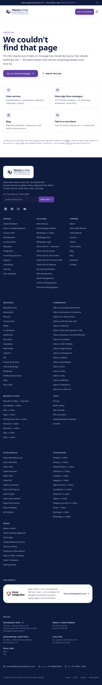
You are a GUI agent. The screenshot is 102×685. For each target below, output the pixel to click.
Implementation (10, 223)
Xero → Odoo (9, 410)
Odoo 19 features (11, 560)
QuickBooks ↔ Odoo (62, 489)
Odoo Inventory (10, 462)
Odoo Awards (76, 233)
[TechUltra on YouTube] (24, 209)
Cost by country (10, 546)
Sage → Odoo (9, 414)
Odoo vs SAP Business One (65, 321)
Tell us (69, 143)
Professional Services (12, 375)
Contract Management (47, 282)
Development (9, 237)
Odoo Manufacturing (12, 457)
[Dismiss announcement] (97, 3)
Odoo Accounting (11, 485)
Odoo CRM (8, 476)
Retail (5, 325)
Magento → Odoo (61, 480)
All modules (8, 512)
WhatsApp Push (44, 237)
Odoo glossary (9, 564)
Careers (73, 237)
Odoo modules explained (14, 533)
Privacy (68, 677)
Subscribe (45, 199)
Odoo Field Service (11, 503)
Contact (73, 264)
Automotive (8, 312)
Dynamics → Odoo (11, 428)
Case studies (75, 246)
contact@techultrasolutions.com (20, 666)
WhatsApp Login (44, 242)
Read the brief (67, 2)
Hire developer (9, 273)
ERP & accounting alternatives (66, 307)
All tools (56, 423)
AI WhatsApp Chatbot (46, 228)
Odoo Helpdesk (10, 507)
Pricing (56, 401)
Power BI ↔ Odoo (61, 494)
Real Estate (8, 348)
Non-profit (7, 384)
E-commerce (8, 330)
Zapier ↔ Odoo (60, 498)
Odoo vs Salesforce (61, 384)
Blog (72, 251)
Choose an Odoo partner (14, 551)
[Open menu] (97, 12)
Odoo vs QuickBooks (62, 362)
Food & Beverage (10, 366)
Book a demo (59, 405)
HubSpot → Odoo (60, 476)
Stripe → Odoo (59, 507)
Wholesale (7, 371)
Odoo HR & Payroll (11, 489)
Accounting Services (12, 255)
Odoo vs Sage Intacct (62, 348)
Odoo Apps (8, 537)
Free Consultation (84, 11)
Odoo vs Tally (59, 375)
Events (73, 242)
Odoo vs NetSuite (61, 325)
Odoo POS (7, 480)
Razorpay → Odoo (61, 512)
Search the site (53, 73)
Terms (75, 677)
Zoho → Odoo (9, 437)
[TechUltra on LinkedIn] (5, 209)
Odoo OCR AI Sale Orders (48, 255)
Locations (74, 260)
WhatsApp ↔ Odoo (45, 233)
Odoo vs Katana (60, 357)
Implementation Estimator (64, 419)
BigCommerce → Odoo (63, 485)
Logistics (7, 353)
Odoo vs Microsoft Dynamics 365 (67, 330)
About (72, 223)
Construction (9, 321)
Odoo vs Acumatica (61, 339)
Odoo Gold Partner (78, 228)
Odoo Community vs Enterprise (67, 312)
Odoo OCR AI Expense (46, 264)
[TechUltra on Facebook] (12, 209)
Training (7, 269)
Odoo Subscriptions (12, 498)
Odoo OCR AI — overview (48, 246)
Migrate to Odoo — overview (16, 401)
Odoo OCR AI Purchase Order (50, 260)
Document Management (47, 287)
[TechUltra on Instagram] (18, 209)
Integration (8, 251)
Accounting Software (46, 269)
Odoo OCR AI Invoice (46, 251)
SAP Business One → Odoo (15, 419)
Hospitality (8, 344)
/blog (67, 140)
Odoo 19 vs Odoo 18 (62, 389)
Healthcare (8, 335)
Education (7, 339)
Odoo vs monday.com (62, 353)
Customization (9, 242)
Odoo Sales (8, 466)
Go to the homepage (18, 73)
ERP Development (44, 273)
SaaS (5, 380)
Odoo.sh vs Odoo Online (64, 316)
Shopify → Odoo (60, 457)
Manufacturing (10, 307)
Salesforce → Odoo (61, 471)
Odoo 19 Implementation (14, 228)
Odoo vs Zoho (59, 371)
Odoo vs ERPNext (60, 380)
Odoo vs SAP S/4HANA (63, 344)
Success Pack (9, 233)
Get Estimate (58, 410)
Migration (7, 246)
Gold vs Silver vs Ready (13, 555)
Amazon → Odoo (60, 462)
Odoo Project (9, 494)
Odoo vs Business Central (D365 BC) (69, 335)
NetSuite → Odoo (10, 423)
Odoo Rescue (42, 223)
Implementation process (14, 542)
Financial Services (11, 362)
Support (6, 260)
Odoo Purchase (10, 471)
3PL (4, 357)
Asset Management (45, 278)
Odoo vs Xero (59, 366)
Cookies (83, 677)
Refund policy (94, 677)
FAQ (71, 255)
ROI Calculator (59, 414)
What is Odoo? (9, 528)
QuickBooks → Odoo (12, 405)
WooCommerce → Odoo (63, 466)
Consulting (8, 264)
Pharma (6, 316)
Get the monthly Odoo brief (16, 194)
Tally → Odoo (9, 432)
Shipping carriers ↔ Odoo (65, 503)
